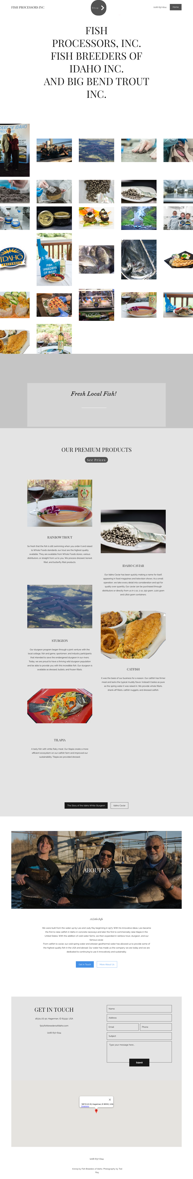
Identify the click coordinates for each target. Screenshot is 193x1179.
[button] (85, 964)
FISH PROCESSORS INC (27, 7)
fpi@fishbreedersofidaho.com (54, 1025)
